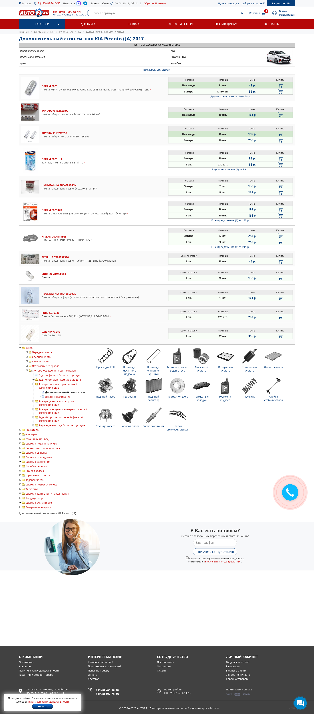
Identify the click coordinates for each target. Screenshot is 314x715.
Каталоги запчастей (100, 662)
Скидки (161, 670)
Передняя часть (42, 352)
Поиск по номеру (98, 670)
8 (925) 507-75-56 (107, 694)
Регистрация (287, 14)
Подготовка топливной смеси (43, 448)
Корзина (254, 13)
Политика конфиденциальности (39, 670)
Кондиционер (34, 498)
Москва (26, 3)
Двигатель (32, 430)
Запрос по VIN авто (238, 674)
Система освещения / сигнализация (54, 370)
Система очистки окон (39, 502)
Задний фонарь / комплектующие (60, 375)
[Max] (79, 4)
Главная (24, 31)
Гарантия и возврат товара (36, 674)
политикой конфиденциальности (223, 561)
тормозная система (37, 475)
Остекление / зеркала (45, 366)
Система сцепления (37, 461)
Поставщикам (226, 24)
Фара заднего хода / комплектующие (62, 425)
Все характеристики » (157, 69)
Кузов (29, 347)
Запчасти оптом (180, 24)
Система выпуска (36, 452)
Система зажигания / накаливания (47, 493)
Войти (283, 11)
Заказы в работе (236, 670)
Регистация (233, 666)
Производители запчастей (104, 666)
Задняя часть (40, 361)
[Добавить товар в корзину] (280, 85)
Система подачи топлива (41, 443)
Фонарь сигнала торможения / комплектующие (58, 385)
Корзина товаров (237, 679)
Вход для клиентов (237, 662)
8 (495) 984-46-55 (49, 3)
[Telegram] (85, 4)
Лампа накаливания (58, 396)
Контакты (272, 24)
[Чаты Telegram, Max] (300, 703)
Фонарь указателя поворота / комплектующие (57, 403)
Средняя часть (41, 357)
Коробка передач (36, 466)
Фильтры (31, 434)
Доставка (88, 24)
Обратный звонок (155, 3)
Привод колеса (34, 471)
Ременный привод (37, 439)
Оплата (134, 24)
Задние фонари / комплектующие (60, 379)
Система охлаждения (38, 457)
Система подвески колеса (41, 484)
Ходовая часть (34, 480)
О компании (26, 662)
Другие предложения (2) (230, 96)
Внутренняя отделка (38, 507)
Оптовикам (164, 666)
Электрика (32, 489)
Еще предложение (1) (230, 169)
